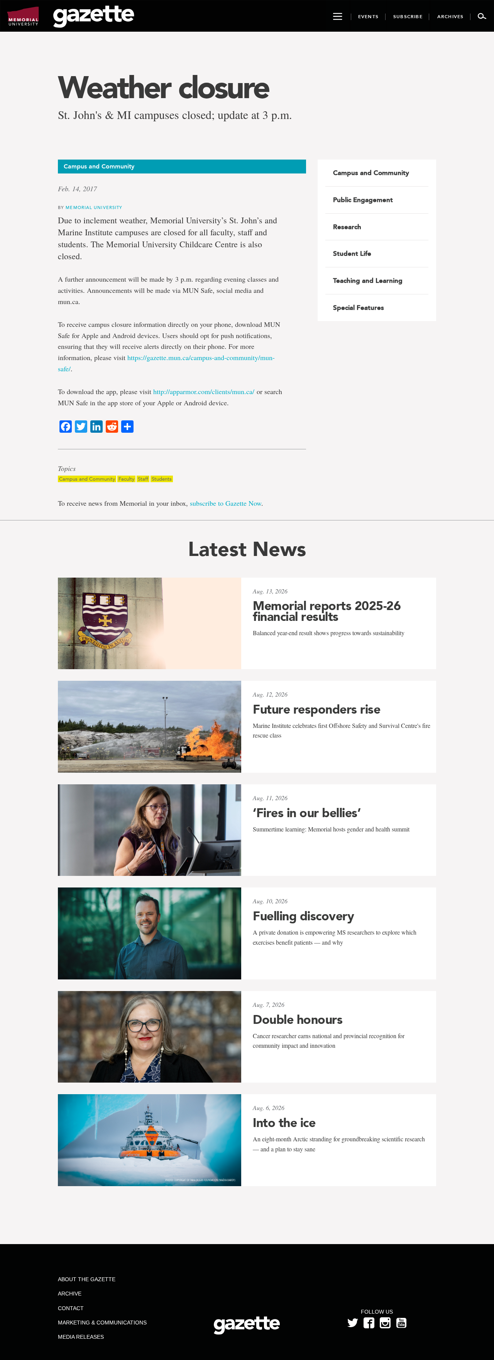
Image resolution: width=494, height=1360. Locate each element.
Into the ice (284, 1122)
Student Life (352, 253)
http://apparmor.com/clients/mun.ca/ (203, 391)
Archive (69, 1293)
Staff (143, 479)
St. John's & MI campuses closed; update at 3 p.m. (175, 114)
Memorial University (94, 207)
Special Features (358, 307)
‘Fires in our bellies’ (306, 813)
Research (347, 227)
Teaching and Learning (368, 280)
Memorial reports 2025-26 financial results (327, 611)
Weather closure (163, 87)
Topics (67, 469)
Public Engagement (363, 200)
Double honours (297, 1019)
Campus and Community (87, 479)
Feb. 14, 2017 (77, 188)
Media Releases (81, 1337)
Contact (71, 1308)
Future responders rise (316, 709)
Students (162, 479)
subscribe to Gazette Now (225, 503)
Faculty (126, 479)
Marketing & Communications (102, 1322)
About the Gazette (86, 1279)
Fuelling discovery (303, 916)
